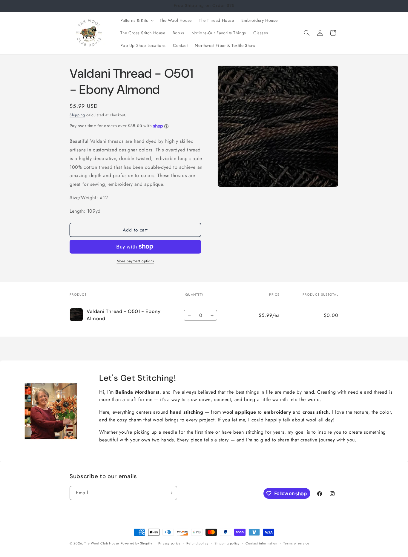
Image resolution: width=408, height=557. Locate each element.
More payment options (135, 261)
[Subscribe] (170, 493)
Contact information (261, 543)
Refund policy (197, 543)
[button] (136, 20)
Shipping (77, 115)
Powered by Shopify (136, 543)
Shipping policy (227, 543)
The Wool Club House (101, 543)
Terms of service (296, 543)
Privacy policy (169, 543)
